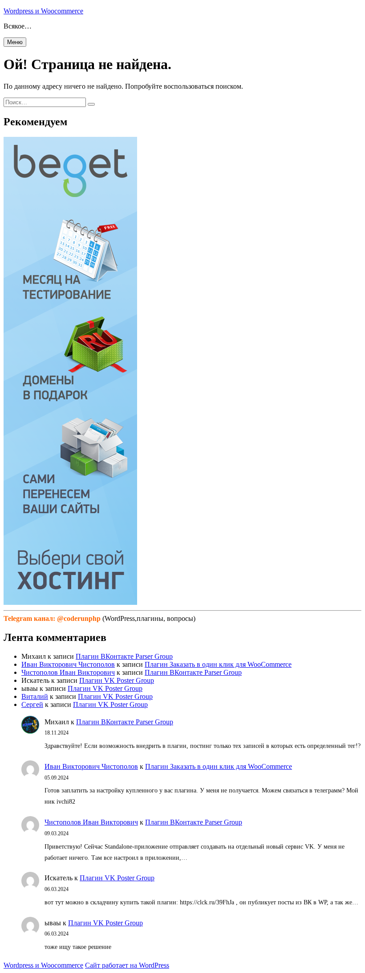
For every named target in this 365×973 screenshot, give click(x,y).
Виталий (34, 696)
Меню (15, 42)
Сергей (32, 704)
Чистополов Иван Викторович (68, 672)
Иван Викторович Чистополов (68, 664)
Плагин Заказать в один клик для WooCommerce (218, 664)
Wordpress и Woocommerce (43, 11)
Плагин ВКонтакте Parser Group (124, 656)
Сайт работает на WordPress (127, 965)
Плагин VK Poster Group (116, 680)
